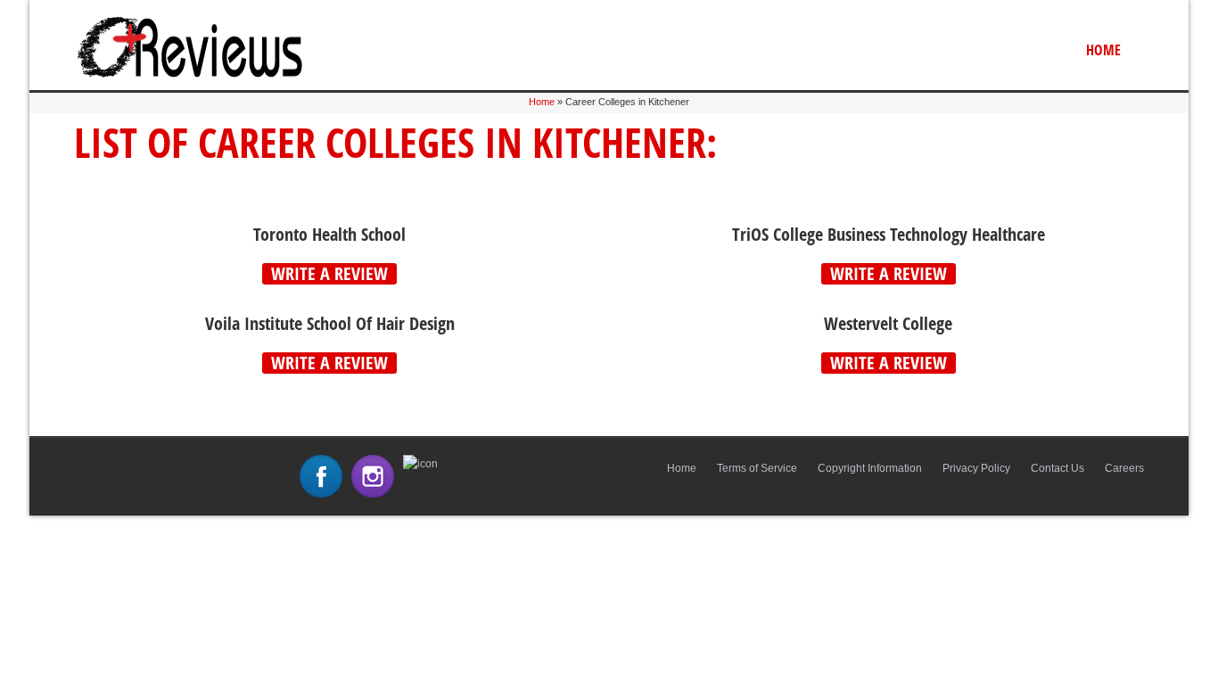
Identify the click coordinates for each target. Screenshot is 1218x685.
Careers (1124, 468)
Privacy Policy (976, 468)
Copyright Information (870, 468)
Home (1103, 50)
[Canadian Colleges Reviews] (190, 76)
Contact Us (1057, 468)
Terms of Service (757, 468)
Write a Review (329, 274)
